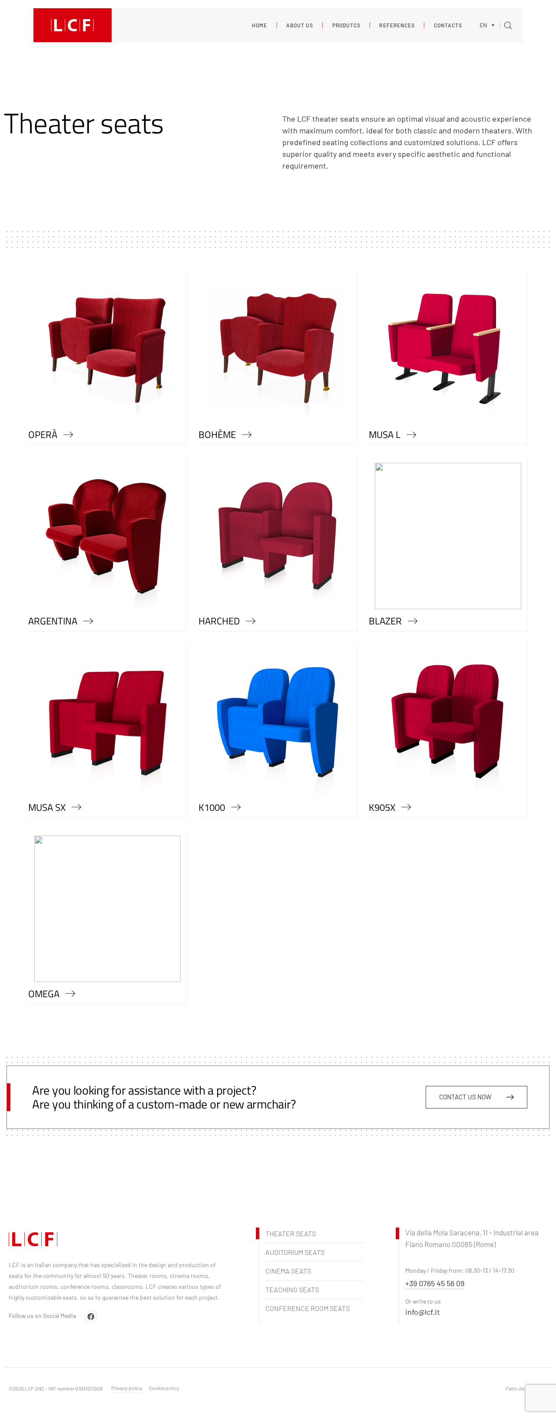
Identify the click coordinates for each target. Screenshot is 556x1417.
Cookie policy (164, 1388)
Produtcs (341, 25)
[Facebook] (91, 1316)
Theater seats (290, 1233)
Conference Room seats (307, 1308)
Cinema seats (288, 1271)
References (392, 25)
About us (295, 25)
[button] (490, 25)
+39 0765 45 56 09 (434, 1283)
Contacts (443, 25)
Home (259, 25)
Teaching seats (292, 1289)
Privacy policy (126, 1388)
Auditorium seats (294, 1252)
